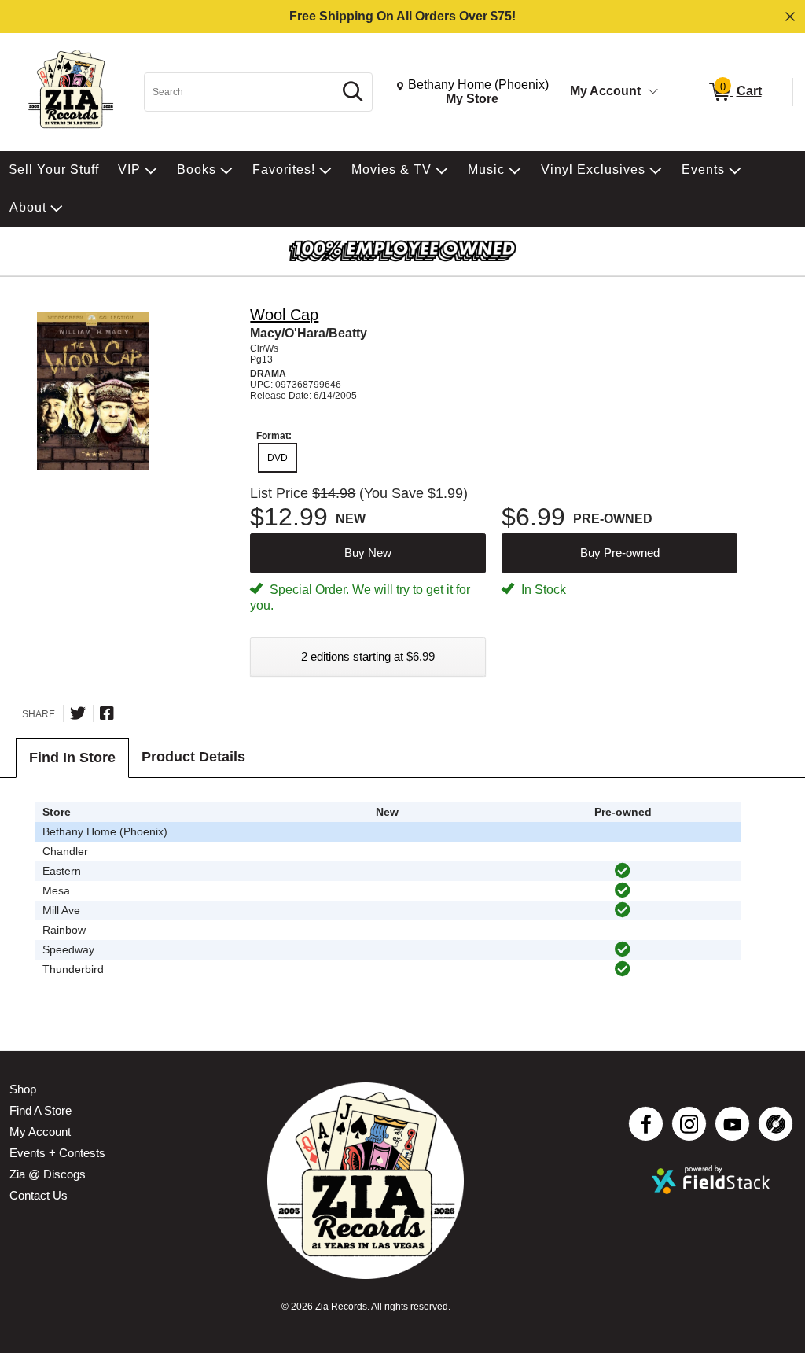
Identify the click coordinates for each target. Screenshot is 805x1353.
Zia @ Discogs (47, 1174)
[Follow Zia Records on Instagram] (689, 1123)
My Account (605, 91)
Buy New (367, 552)
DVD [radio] (277, 457)
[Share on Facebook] (107, 713)
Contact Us (38, 1195)
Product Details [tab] (193, 757)
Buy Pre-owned (620, 552)
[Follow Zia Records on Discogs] (775, 1123)
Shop (22, 1089)
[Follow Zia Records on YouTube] (732, 1123)
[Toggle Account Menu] (653, 92)
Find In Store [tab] (72, 757)
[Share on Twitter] (78, 713)
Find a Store (40, 1110)
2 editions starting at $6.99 (368, 656)
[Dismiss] (790, 16)
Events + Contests (57, 1152)
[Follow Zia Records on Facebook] (645, 1123)
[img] (622, 871)
